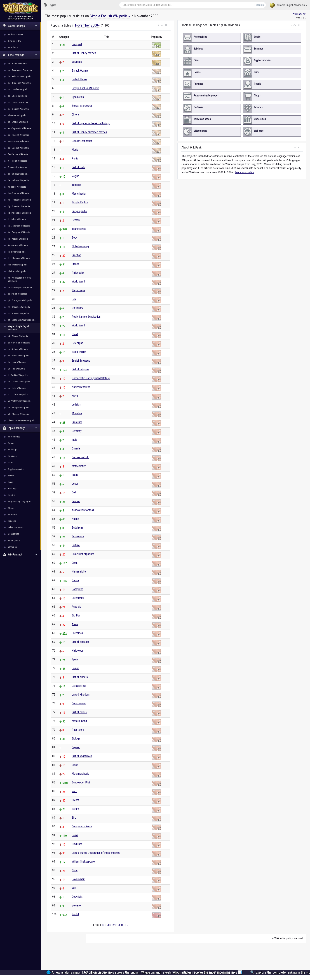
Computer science (82, 826)
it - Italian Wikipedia (17, 219)
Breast (75, 800)
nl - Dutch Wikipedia (17, 271)
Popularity (13, 47)
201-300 (118, 925)
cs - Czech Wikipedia (17, 96)
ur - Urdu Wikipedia (17, 388)
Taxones (12, 521)
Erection (76, 255)
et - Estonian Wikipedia (18, 141)
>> (126, 925)
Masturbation (79, 193)
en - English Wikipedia (18, 122)
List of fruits (78, 167)
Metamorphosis (80, 773)
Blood (75, 765)
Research (259, 4)
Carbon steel (79, 685)
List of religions (80, 369)
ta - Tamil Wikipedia (17, 362)
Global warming (80, 246)
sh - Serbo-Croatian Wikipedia (22, 320)
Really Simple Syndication (86, 316)
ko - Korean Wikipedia (18, 245)
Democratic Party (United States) (91, 378)
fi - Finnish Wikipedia (17, 160)
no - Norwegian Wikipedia (20, 287)
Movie (75, 395)
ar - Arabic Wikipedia (17, 63)
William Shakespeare (83, 861)
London (76, 501)
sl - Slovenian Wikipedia (19, 342)
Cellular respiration (82, 141)
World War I (78, 281)
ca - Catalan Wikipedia (18, 89)
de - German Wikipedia (18, 109)
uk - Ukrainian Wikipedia (19, 381)
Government (78, 879)
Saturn (75, 809)
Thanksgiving (79, 228)
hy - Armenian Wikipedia (19, 206)
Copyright (77, 896)
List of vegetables (82, 756)
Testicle (76, 185)
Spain (75, 659)
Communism (79, 703)
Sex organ (77, 343)
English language (81, 360)
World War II (78, 325)
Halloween (77, 650)
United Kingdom (81, 694)
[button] (158, 25)
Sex (74, 299)
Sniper (75, 668)
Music (75, 149)
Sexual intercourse (82, 105)
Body (75, 237)
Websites (12, 547)
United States (79, 79)
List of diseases (81, 642)
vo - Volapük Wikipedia (18, 407)
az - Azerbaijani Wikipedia (20, 70)
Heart (75, 334)
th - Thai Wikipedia (16, 368)
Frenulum (77, 422)
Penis (75, 158)
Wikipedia (77, 61)
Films (10, 482)
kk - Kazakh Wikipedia (18, 238)
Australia (76, 606)
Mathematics (79, 466)
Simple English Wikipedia (291, 5)
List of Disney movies (84, 53)
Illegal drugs (78, 290)
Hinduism (77, 844)
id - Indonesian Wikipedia (19, 212)
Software (12, 514)
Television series (16, 527)
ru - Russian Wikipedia (18, 313)
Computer (77, 589)
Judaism (76, 404)
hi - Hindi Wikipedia (17, 186)
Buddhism (77, 527)
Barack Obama (80, 70)
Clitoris (75, 114)
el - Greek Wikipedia (17, 115)
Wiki (74, 888)
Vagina (75, 176)
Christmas (77, 633)
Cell (74, 492)
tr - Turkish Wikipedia (18, 375)
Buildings (12, 449)
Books (11, 443)
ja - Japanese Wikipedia (19, 225)
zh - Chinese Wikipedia (18, 414)
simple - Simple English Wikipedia (18, 328)
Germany (77, 431)
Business (12, 456)
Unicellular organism (83, 554)
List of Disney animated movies (89, 132)
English (52, 5)
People (11, 495)
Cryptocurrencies (16, 469)
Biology (76, 738)
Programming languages (19, 501)
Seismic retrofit (80, 457)
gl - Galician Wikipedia (18, 174)
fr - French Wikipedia (17, 167)
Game (75, 835)
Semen (76, 220)
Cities (10, 462)
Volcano (76, 905)
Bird (74, 817)
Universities (13, 534)
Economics (78, 536)
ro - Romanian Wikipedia (19, 307)
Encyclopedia (79, 211)
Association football (83, 510)
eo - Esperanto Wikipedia (19, 128)
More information (244, 172)
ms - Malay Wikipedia (17, 264)
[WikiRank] (20, 7)
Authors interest (15, 34)
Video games (14, 540)
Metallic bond (79, 721)
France (75, 264)
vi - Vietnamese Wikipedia (20, 401)
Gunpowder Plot (81, 782)
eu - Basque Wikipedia (18, 148)
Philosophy (78, 272)
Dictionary (77, 308)
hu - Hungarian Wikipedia (19, 199)
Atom (75, 624)
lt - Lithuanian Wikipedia (19, 258)
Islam (75, 475)
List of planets (80, 677)
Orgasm (76, 747)
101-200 (106, 925)
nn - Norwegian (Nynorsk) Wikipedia (19, 279)
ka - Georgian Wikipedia (19, 232)
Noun (75, 870)
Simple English (80, 202)
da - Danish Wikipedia (18, 102)
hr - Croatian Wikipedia (18, 193)
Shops (11, 508)
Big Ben (76, 615)
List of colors (79, 712)
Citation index (14, 41)
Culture (76, 545)
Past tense (78, 729)
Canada (76, 448)
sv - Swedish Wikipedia (18, 355)
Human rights (79, 571)
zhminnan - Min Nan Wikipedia (22, 420)
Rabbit (75, 914)
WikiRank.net (299, 14)
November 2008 (86, 25)
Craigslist (77, 44)
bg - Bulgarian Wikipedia (19, 83)
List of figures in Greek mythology (91, 123)
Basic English (79, 352)
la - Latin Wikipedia (16, 251)
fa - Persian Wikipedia (18, 154)
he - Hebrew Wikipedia (18, 180)
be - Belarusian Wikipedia (19, 76)
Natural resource (81, 387)
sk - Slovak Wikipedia (18, 336)
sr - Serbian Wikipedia (18, 349)
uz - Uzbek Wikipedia (18, 394)
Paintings (12, 488)
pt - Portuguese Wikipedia (20, 300)
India (74, 439)
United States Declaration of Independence (96, 852)
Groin (75, 562)
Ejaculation (78, 97)
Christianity (78, 598)
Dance (75, 580)
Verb (74, 791)
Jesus (75, 483)
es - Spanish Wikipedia (18, 135)
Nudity (75, 519)
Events (11, 475)
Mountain (77, 413)
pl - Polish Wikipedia (17, 294)
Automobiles (14, 436)
